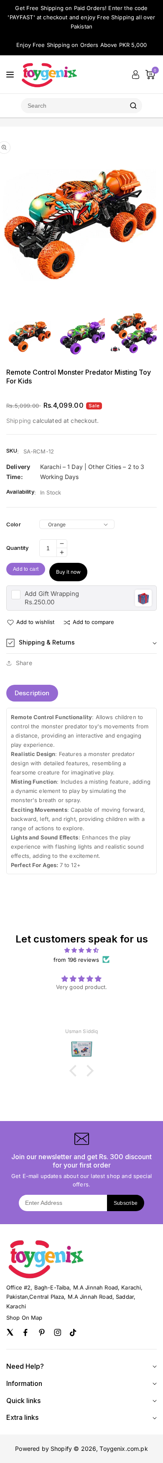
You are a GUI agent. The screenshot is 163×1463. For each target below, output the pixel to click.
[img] (81, 950)
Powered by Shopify (43, 1448)
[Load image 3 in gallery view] (133, 336)
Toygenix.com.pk (123, 1448)
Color (13, 524)
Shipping (18, 420)
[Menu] (10, 74)
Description (32, 693)
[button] (81, 642)
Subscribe (126, 1203)
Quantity (17, 547)
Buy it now (68, 572)
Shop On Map (24, 1317)
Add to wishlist (35, 622)
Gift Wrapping (52, 593)
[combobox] (72, 105)
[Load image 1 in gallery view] (29, 336)
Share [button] (24, 662)
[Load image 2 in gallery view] (81, 336)
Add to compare (93, 622)
